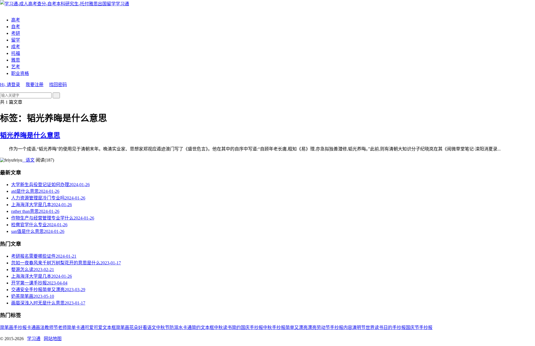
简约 (236, 327)
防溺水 (176, 327)
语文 (28, 160)
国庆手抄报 (252, 327)
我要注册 (34, 84)
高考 (15, 20)
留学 (15, 40)
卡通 (31, 327)
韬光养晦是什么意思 (30, 135)
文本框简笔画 (116, 327)
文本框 (207, 327)
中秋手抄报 (274, 327)
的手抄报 (397, 327)
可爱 (98, 327)
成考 (15, 46)
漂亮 (312, 327)
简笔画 (6, 327)
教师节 (51, 327)
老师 (62, 327)
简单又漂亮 (296, 327)
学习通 (122, 3)
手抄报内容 (341, 327)
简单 (71, 327)
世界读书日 (377, 327)
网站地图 (53, 338)
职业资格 (20, 73)
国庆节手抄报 (419, 327)
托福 (15, 53)
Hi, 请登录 (10, 84)
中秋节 (162, 327)
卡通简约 (192, 327)
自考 (15, 26)
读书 (227, 327)
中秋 (218, 327)
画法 (40, 327)
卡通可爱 (85, 327)
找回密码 (58, 84)
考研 (15, 33)
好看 (142, 327)
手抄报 (20, 327)
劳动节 (323, 327)
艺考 (15, 66)
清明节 (359, 327)
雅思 (15, 60)
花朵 (133, 327)
